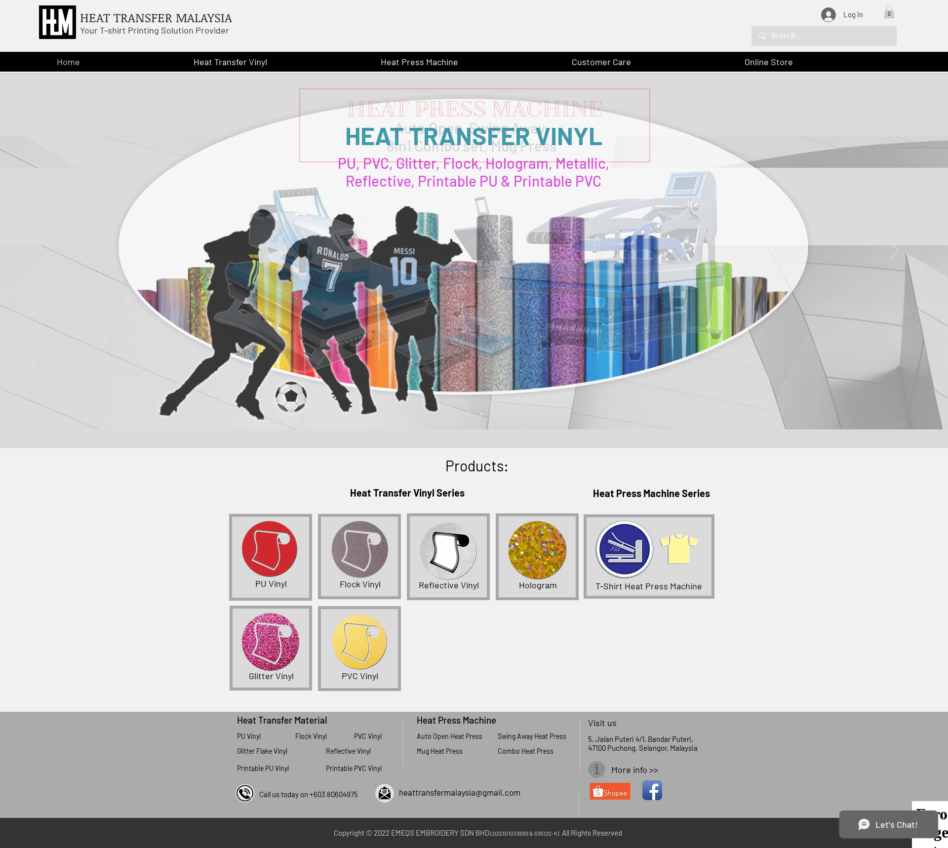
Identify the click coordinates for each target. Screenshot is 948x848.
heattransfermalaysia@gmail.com (459, 792)
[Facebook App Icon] (652, 790)
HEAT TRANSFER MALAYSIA (156, 17)
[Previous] (54, 251)
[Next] (894, 251)
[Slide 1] (468, 414)
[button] (889, 11)
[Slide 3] (481, 413)
